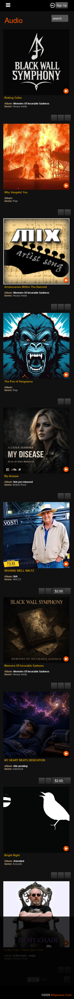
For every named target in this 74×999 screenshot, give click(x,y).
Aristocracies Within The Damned (25, 286)
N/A (15, 576)
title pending (20, 766)
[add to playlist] (61, 116)
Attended (18, 861)
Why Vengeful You (16, 192)
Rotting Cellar (13, 97)
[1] (6, 112)
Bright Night (12, 855)
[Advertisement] (37, 953)
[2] (7, 112)
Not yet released (23, 482)
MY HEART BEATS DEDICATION (24, 760)
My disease (11, 476)
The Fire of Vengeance (18, 381)
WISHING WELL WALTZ (19, 570)
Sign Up (62, 5)
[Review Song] (54, 116)
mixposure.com (61, 995)
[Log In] (52, 5)
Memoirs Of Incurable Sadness (31, 103)
